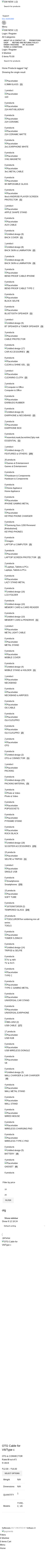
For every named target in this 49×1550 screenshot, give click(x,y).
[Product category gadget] (24, 622)
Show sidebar (11, 1218)
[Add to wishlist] (12, 1440)
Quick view (5, 1440)
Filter (8, 1200)
